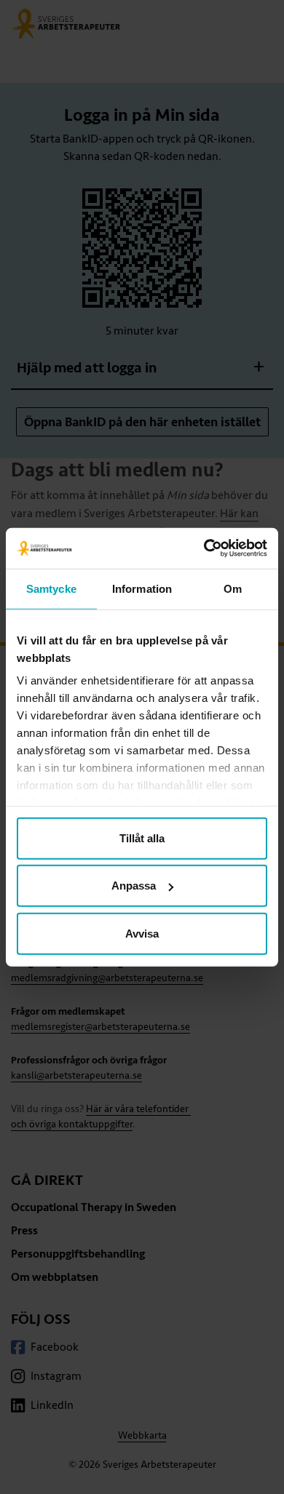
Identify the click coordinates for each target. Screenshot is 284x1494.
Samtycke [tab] (51, 588)
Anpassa (133, 885)
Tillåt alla (142, 837)
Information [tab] (142, 588)
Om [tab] (233, 588)
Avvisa (142, 933)
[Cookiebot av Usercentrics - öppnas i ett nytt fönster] (204, 548)
